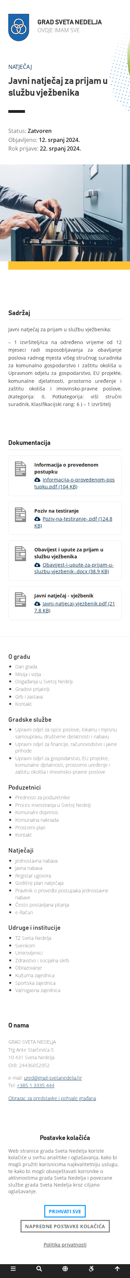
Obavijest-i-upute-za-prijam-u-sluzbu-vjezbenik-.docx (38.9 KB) (74, 568)
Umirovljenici (29, 953)
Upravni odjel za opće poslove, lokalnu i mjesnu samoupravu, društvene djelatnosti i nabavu (66, 733)
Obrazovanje (28, 967)
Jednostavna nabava (36, 860)
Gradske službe (30, 720)
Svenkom (25, 945)
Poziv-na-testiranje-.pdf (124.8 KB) (73, 522)
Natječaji (21, 851)
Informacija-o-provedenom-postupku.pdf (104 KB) (74, 483)
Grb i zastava (29, 696)
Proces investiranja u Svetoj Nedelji (53, 805)
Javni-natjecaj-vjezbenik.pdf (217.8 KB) (74, 607)
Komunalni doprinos (36, 812)
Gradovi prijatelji (32, 689)
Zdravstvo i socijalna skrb (42, 960)
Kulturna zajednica (34, 975)
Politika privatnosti (65, 1244)
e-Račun (24, 912)
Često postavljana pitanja (42, 904)
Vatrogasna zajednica (37, 990)
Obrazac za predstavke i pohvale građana (52, 1098)
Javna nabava (28, 868)
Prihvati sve (65, 1211)
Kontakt (23, 704)
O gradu (19, 657)
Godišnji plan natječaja (39, 883)
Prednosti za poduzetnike (42, 797)
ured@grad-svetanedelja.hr (53, 1077)
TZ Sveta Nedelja (33, 938)
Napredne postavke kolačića (65, 1226)
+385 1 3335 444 (35, 1085)
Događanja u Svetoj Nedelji (44, 681)
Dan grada (26, 666)
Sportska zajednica (35, 983)
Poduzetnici (24, 788)
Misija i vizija (28, 674)
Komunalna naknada (37, 820)
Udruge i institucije (34, 928)
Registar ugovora (33, 875)
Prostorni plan (30, 827)
